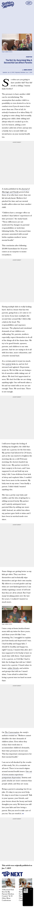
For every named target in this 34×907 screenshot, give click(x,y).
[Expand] (24, 889)
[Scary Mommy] (8, 4)
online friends (13, 668)
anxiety (8, 364)
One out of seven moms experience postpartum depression (17, 774)
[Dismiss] (30, 889)
